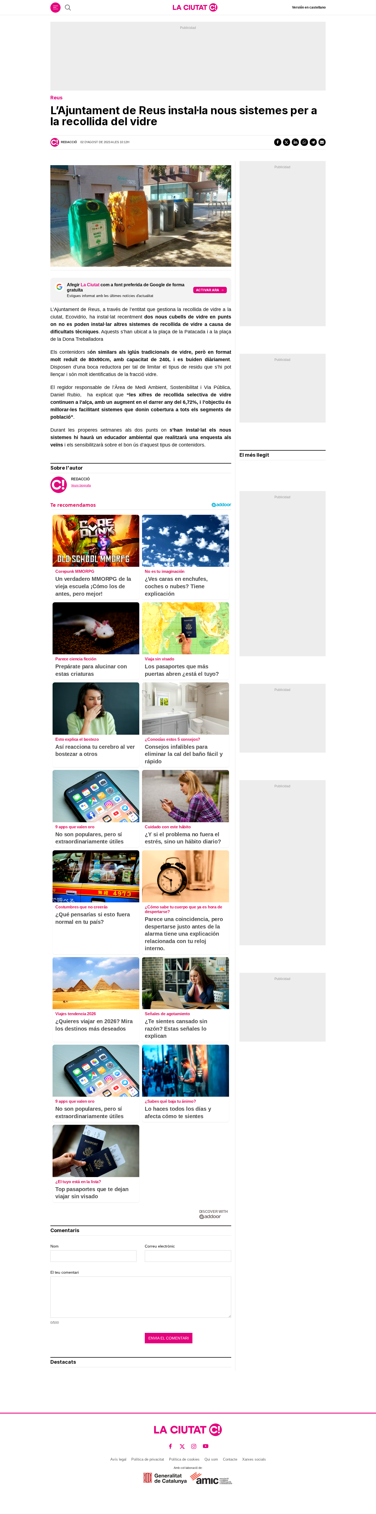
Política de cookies (184, 1459)
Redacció (69, 142)
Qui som (211, 1459)
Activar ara (207, 290)
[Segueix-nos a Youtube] (205, 1446)
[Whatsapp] (304, 142)
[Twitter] (286, 142)
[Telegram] (313, 142)
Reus (56, 97)
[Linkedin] (295, 142)
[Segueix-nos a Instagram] (194, 1446)
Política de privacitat (147, 1459)
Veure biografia (81, 485)
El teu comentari (64, 1272)
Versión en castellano (309, 7)
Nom (54, 1246)
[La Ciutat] (195, 7)
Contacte (230, 1459)
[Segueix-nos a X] (182, 1446)
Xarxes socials (254, 1459)
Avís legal (118, 1459)
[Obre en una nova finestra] (165, 1478)
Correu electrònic (160, 1246)
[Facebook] (277, 142)
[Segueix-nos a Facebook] (170, 1446)
